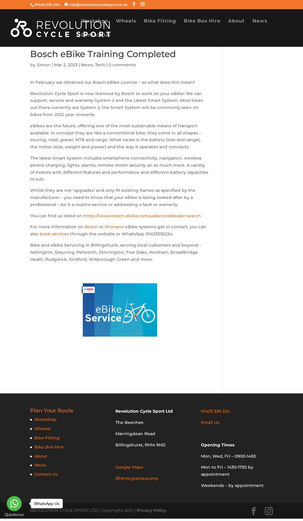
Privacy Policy (151, 510)
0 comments (122, 64)
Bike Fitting (160, 21)
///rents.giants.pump (136, 478)
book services (54, 234)
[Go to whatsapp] (14, 503)
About (236, 21)
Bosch (91, 226)
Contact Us (96, 35)
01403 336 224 (47, 4)
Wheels (126, 21)
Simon (44, 64)
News (259, 21)
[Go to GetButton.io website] (14, 515)
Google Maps (129, 467)
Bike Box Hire (202, 21)
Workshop (94, 21)
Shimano (114, 226)
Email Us (210, 422)
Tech (100, 64)
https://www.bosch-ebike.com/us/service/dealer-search (142, 215)
